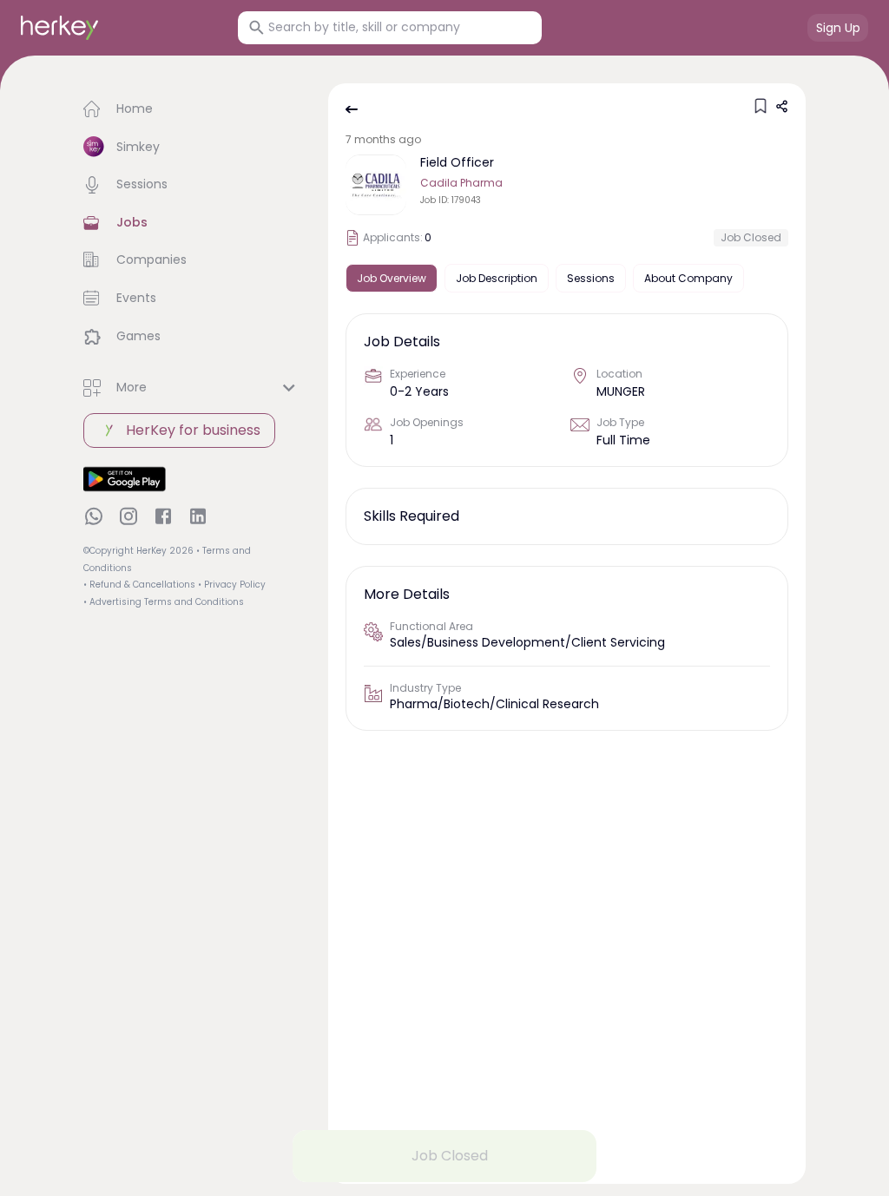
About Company (688, 278)
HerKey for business (193, 430)
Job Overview (391, 278)
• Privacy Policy (232, 584)
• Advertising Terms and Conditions (163, 601)
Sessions (591, 278)
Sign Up (838, 27)
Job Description (496, 278)
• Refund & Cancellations (139, 584)
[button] (191, 109)
